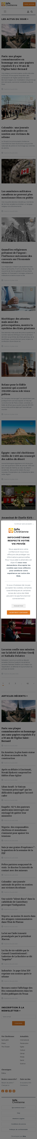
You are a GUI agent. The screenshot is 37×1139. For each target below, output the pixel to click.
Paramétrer (18, 606)
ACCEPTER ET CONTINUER (18, 612)
